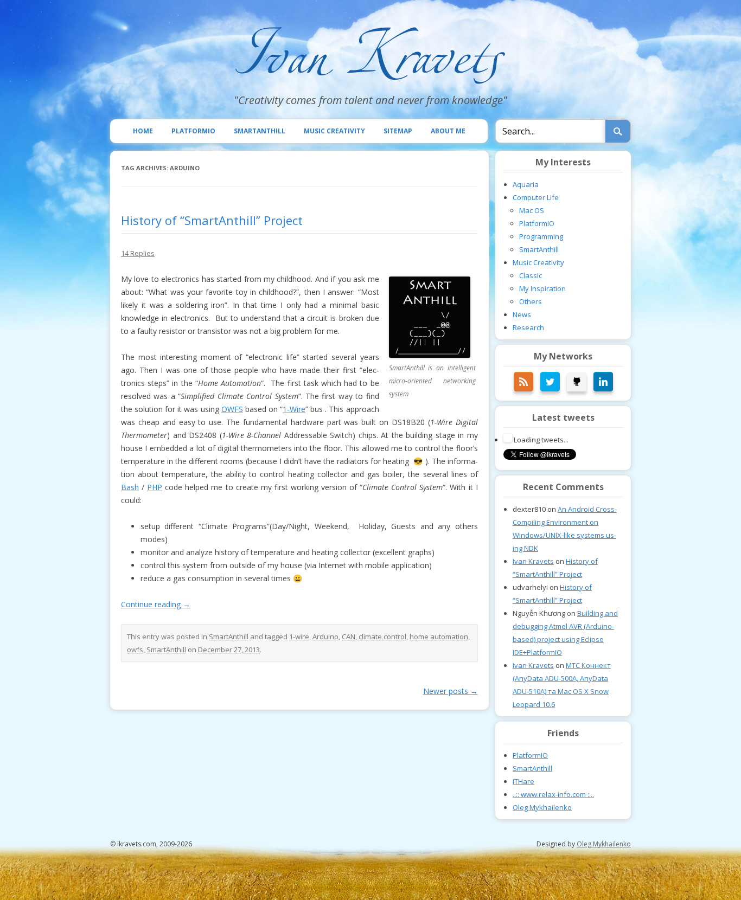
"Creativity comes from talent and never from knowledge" (370, 100)
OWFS (232, 409)
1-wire (299, 636)
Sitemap (398, 131)
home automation (439, 636)
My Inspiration (542, 288)
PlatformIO (193, 131)
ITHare (523, 781)
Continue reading (155, 604)
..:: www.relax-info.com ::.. (553, 794)
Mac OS (531, 210)
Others (530, 301)
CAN (348, 636)
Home (143, 131)
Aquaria (526, 184)
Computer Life (536, 197)
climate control (382, 636)
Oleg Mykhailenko (542, 807)
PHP (154, 487)
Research (528, 327)
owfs (135, 649)
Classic (530, 275)
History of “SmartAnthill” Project (212, 220)
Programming (541, 236)
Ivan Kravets (533, 561)
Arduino (325, 636)
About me (448, 131)
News (522, 314)
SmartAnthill (259, 131)
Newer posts (450, 691)
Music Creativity (334, 131)
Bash (130, 487)
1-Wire (294, 409)
